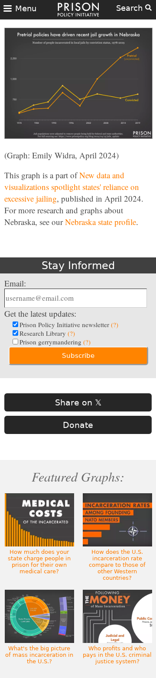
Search (130, 8)
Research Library (47, 333)
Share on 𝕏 (78, 402)
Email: (15, 283)
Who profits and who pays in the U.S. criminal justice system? (117, 655)
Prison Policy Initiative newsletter (69, 324)
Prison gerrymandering (55, 341)
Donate (78, 425)
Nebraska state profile (100, 221)
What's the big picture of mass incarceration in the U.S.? (39, 655)
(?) (114, 324)
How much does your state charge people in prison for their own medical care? (39, 562)
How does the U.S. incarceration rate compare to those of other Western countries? (117, 565)
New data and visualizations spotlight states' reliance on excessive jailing (71, 187)
